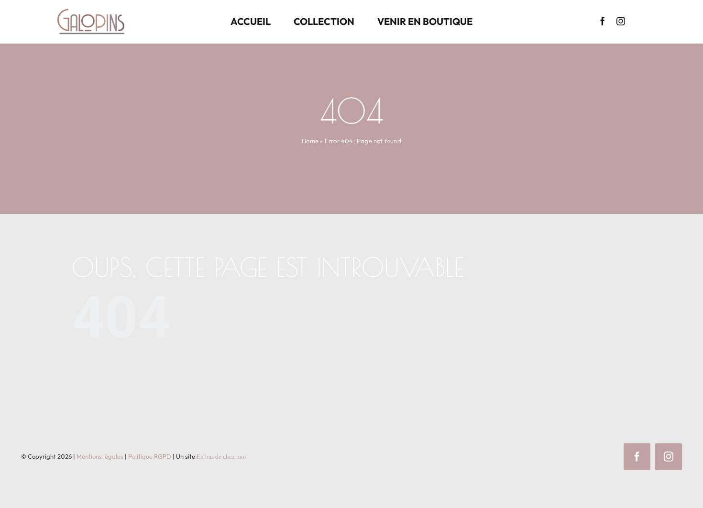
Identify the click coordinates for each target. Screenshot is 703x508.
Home (310, 141)
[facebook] (602, 21)
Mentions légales (100, 456)
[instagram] (620, 21)
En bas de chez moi (221, 456)
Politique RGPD (149, 456)
